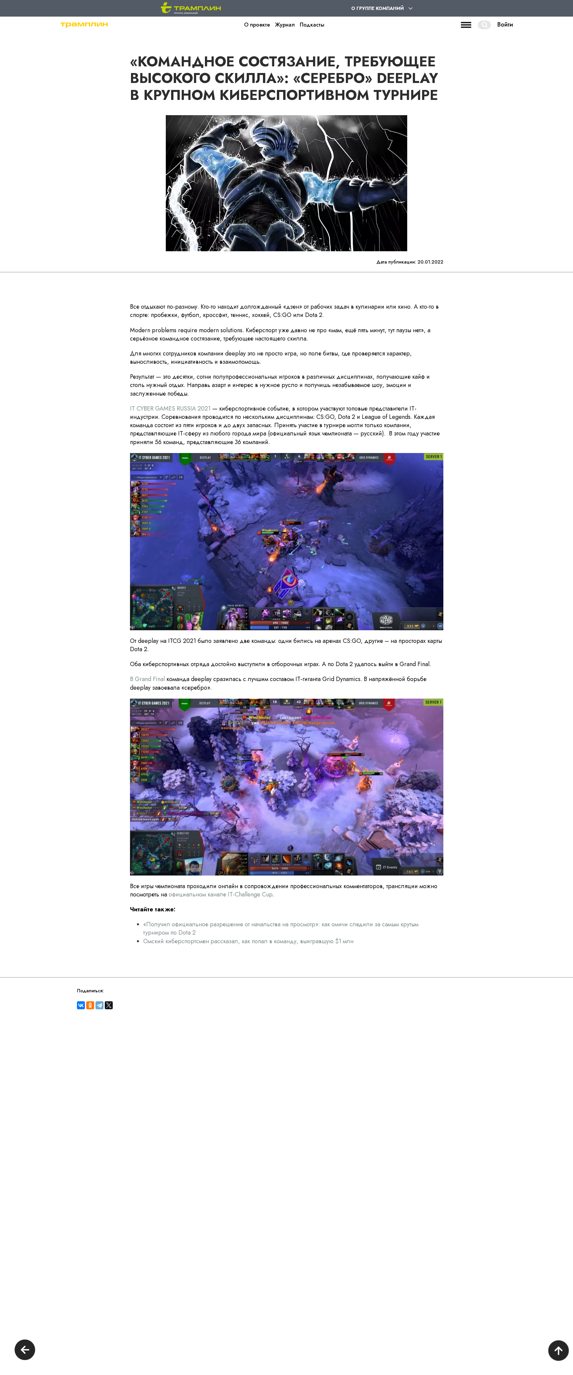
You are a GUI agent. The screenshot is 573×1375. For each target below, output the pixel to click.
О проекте (257, 25)
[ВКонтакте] (81, 1005)
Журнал (285, 25)
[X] (109, 1005)
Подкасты (312, 25)
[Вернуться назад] (25, 1350)
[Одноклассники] (90, 1005)
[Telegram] (99, 1005)
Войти (505, 25)
